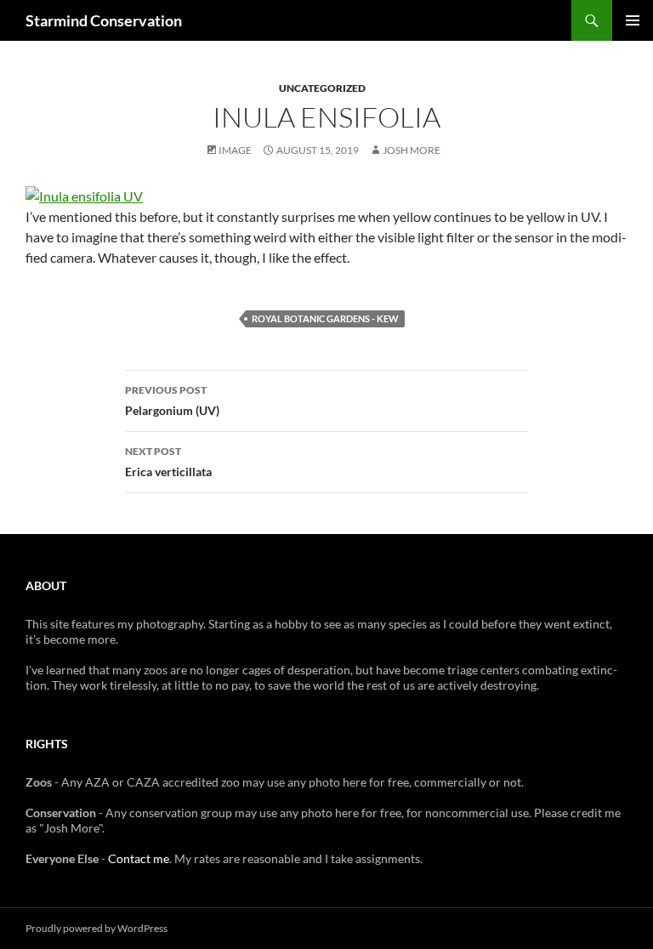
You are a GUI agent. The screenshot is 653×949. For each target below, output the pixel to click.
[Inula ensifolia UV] (84, 194)
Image (235, 150)
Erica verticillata (168, 462)
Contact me (138, 858)
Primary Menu (632, 20)
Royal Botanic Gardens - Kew (325, 318)
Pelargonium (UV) (172, 401)
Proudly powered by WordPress (97, 928)
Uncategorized (322, 88)
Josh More (411, 150)
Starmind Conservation (104, 20)
